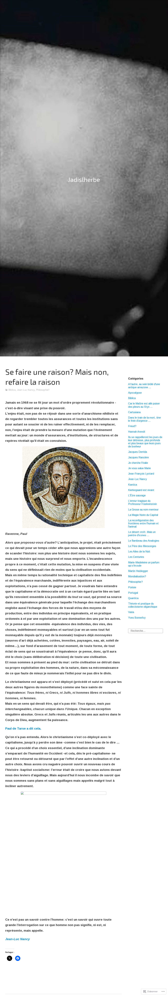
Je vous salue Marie (139, 468)
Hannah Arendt (136, 431)
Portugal (133, 592)
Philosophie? (42, 389)
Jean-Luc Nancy (26, 389)
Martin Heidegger (138, 571)
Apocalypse (135, 392)
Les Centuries (136, 557)
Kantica (132, 484)
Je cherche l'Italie (138, 462)
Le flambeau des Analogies (143, 540)
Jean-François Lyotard (141, 473)
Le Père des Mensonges (142, 546)
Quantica (133, 598)
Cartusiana (134, 412)
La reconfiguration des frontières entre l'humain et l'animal (143, 523)
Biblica (12, 389)
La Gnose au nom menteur (143, 509)
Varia (131, 612)
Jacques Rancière (138, 457)
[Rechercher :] (145, 630)
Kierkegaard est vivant (141, 490)
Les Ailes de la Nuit (139, 551)
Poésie (132, 587)
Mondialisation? (137, 576)
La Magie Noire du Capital (143, 515)
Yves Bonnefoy (137, 617)
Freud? (132, 426)
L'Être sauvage (137, 495)
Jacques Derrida (137, 451)
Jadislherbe (84, 179)
